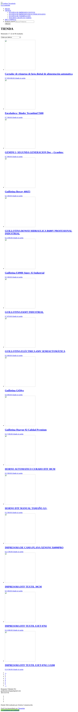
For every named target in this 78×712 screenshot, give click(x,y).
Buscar (8, 24)
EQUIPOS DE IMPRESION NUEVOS (22, 12)
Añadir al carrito (20, 78)
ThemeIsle (21, 708)
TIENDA (8, 10)
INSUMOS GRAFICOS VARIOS (20, 18)
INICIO (7, 9)
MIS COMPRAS (10, 19)
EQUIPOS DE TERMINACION (20, 16)
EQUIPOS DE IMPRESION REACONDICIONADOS (27, 14)
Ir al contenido (5, 5)
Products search (10, 21)
